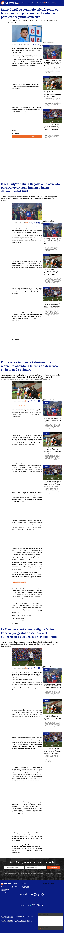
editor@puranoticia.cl (5, 889)
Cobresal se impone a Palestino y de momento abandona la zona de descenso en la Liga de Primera (52, 93)
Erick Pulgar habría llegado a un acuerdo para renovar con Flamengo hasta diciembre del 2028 (52, 63)
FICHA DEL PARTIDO (20, 405)
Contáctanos (3, 890)
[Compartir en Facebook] (34, 44)
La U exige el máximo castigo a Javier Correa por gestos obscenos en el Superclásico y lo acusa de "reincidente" (52, 127)
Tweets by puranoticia (48, 883)
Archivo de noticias (25, 887)
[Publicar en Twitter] (31, 44)
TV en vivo (41, 2)
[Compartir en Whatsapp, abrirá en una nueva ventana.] (36, 44)
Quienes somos (15, 886)
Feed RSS (13, 887)
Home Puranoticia (25, 886)
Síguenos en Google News (6, 892)
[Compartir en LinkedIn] (39, 44)
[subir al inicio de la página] (40, 582)
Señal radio (50, 2)
